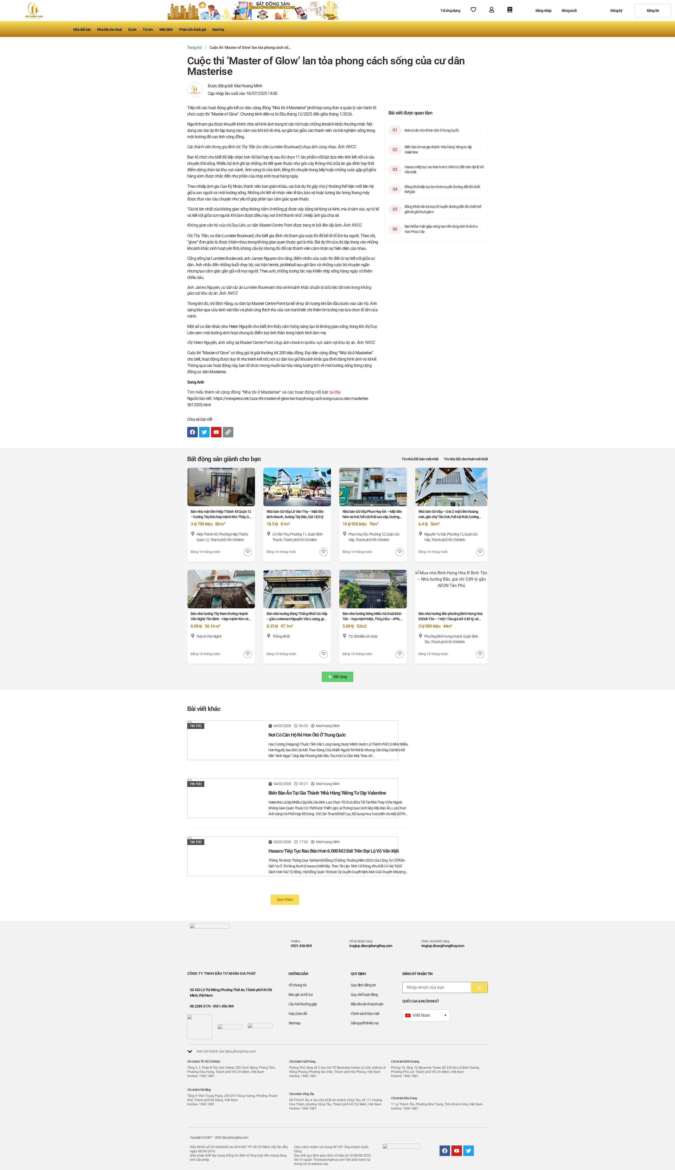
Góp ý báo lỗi (297, 1013)
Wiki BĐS (166, 29)
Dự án (132, 29)
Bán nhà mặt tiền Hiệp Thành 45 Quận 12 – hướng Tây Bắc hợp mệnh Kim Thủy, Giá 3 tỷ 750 (221, 516)
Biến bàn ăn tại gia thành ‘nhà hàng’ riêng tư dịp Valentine (327, 793)
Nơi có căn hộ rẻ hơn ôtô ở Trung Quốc (431, 130)
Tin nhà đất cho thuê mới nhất (466, 459)
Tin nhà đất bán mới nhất (420, 459)
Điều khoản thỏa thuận (367, 1004)
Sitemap (294, 1023)
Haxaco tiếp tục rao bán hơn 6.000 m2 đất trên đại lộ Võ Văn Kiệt (333, 851)
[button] (337, 677)
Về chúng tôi (297, 985)
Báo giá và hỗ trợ (300, 994)
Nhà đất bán (82, 29)
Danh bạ (218, 29)
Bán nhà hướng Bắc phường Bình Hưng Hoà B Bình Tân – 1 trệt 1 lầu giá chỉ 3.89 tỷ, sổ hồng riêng (450, 619)
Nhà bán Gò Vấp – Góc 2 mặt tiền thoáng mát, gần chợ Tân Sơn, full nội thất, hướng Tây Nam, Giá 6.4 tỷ (448, 516)
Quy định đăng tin (363, 985)
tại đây (335, 392)
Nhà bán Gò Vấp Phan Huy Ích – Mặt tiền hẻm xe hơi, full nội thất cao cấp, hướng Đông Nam (372, 516)
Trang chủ (194, 47)
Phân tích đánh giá (192, 29)
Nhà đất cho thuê (109, 29)
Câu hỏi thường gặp (302, 1004)
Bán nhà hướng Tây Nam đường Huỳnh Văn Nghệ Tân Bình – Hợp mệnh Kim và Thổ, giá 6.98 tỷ (219, 619)
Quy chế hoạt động (364, 994)
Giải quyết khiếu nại (364, 1023)
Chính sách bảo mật (365, 1013)
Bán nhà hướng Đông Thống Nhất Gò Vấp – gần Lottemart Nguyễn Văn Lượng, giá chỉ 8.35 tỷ (297, 619)
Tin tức (148, 29)
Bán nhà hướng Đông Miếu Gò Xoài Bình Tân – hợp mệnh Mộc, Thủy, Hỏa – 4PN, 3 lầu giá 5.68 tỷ (372, 619)
